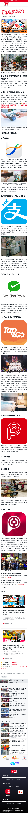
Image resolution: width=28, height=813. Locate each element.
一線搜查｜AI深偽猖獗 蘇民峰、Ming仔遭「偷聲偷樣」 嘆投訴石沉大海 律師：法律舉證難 (18, 704)
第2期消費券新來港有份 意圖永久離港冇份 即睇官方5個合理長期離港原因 (14, 105)
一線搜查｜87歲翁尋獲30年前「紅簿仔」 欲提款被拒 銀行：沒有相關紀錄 (18, 724)
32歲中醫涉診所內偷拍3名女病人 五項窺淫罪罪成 (18, 694)
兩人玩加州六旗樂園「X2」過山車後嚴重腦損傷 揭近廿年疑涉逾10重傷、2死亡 (17, 710)
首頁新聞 (19, 736)
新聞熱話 (15, 691)
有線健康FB (15, 664)
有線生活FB (15, 662)
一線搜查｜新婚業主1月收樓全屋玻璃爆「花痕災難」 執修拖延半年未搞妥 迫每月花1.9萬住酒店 (18, 729)
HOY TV (6, 0)
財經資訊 (13, 779)
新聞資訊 (11, 691)
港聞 (14, 696)
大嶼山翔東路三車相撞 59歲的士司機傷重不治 (17, 715)
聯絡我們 (19, 803)
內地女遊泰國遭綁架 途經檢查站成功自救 (17, 699)
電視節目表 (19, 779)
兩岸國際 (15, 712)
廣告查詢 (9, 803)
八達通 (22, 673)
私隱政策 (9, 808)
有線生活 (4, 676)
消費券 (18, 673)
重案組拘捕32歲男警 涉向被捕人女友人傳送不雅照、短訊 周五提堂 (17, 751)
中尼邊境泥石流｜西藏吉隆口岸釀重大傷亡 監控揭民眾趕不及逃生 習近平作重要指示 (18, 734)
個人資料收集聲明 (15, 808)
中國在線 (15, 701)
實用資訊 (13, 673)
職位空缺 (14, 803)
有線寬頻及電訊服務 (13, 0)
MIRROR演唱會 (6, 673)
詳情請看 (9, 577)
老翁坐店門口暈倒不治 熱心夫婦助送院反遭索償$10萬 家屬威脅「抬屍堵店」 (17, 689)
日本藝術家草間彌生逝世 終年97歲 (17, 746)
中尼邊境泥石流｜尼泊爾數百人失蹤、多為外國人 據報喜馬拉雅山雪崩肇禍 (17, 740)
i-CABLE (2, 0)
